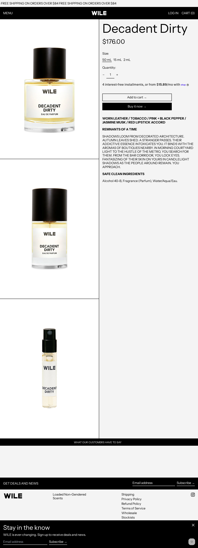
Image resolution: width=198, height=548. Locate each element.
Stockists (128, 517)
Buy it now (135, 106)
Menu (8, 13)
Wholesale (129, 513)
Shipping (127, 494)
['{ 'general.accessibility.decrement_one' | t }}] (103, 75)
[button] (188, 13)
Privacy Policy (131, 499)
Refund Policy (131, 504)
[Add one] (117, 75)
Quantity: (109, 68)
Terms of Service (133, 508)
